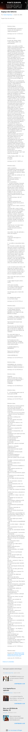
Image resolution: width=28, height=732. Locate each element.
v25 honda (21, 654)
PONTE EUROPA (14, 3)
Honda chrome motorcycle (14, 655)
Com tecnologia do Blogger (15, 730)
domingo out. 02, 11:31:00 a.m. (15, 33)
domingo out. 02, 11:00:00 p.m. (15, 646)
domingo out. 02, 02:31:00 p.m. (15, 301)
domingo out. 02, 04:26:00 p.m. (15, 385)
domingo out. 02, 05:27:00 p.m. (15, 399)
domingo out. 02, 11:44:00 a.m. (15, 161)
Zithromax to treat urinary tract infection (15, 653)
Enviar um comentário (8, 661)
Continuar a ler (19, 683)
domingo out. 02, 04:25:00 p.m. (15, 369)
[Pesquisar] (26, 3)
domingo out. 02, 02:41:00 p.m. (15, 357)
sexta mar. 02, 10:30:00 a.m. (14, 658)
